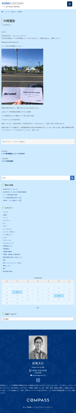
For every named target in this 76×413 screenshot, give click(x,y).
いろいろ (5, 212)
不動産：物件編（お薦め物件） (12, 254)
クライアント (7, 220)
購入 (4, 268)
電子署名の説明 (7, 271)
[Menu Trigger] (69, 4)
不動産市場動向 (7, 251)
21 (59, 296)
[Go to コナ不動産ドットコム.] (2, 11)
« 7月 (37, 308)
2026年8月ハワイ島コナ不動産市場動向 (14, 192)
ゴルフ (5, 226)
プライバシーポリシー (46, 407)
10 (17, 292)
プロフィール (7, 240)
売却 (4, 260)
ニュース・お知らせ (19, 141)
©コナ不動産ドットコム (30, 407)
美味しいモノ (7, 265)
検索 (72, 178)
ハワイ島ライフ (7, 234)
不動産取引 (6, 249)
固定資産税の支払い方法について (12, 257)
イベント (5, 217)
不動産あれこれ (7, 246)
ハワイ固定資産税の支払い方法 (12, 197)
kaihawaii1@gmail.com (39, 375)
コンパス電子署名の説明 (10, 195)
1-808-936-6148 (39, 370)
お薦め (5, 215)
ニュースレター (7, 229)
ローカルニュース (8, 243)
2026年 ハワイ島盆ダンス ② (12, 200)
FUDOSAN (12, 3)
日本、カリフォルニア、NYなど (12, 263)
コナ (4, 223)
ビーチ (5, 237)
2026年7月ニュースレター (11, 189)
